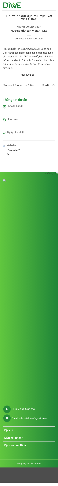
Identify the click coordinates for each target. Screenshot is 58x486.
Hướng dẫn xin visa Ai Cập (29, 30)
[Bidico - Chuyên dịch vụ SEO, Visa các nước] (12, 5)
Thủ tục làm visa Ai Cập (29, 27)
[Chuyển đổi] (51, 430)
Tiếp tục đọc (29, 75)
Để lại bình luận (48, 85)
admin (40, 39)
